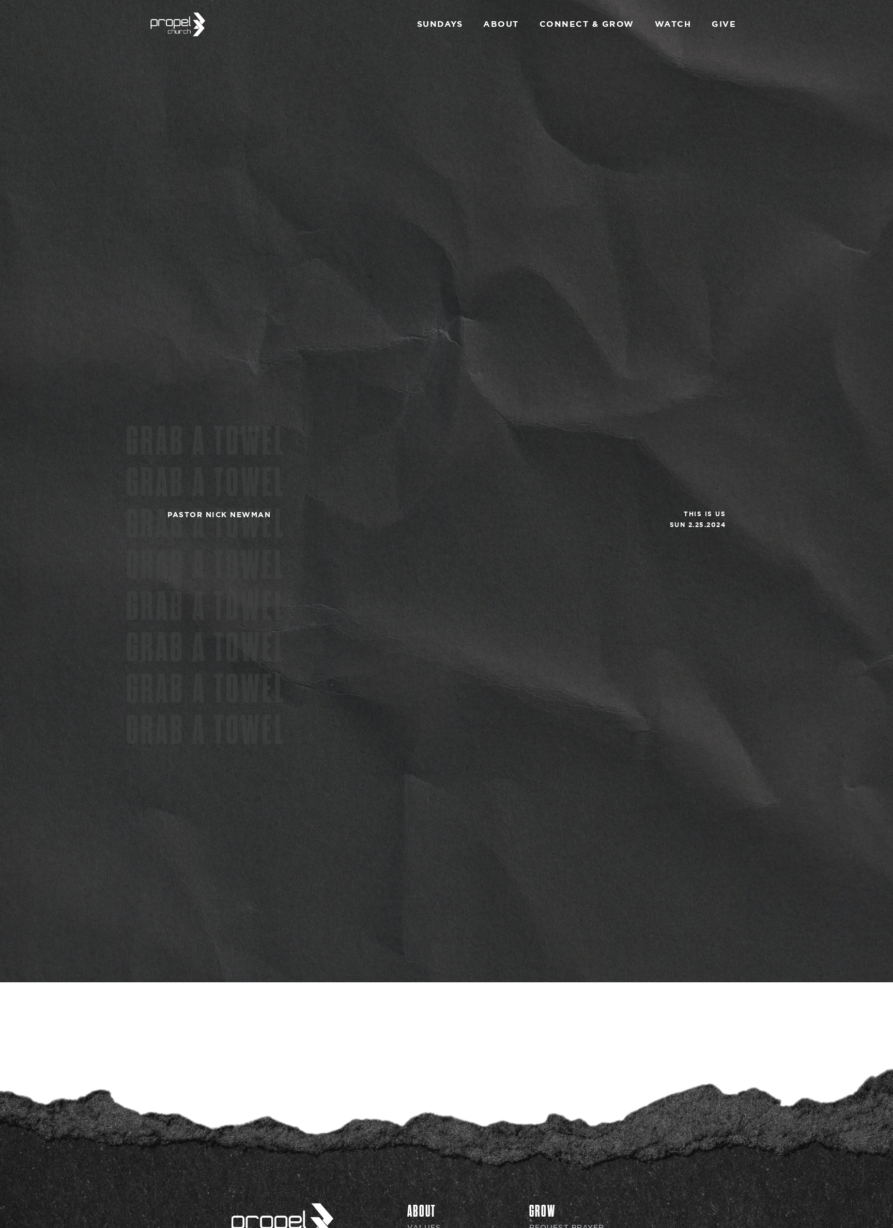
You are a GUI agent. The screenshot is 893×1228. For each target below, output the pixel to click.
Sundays (440, 23)
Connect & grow (587, 23)
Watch (673, 23)
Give (724, 23)
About (501, 23)
